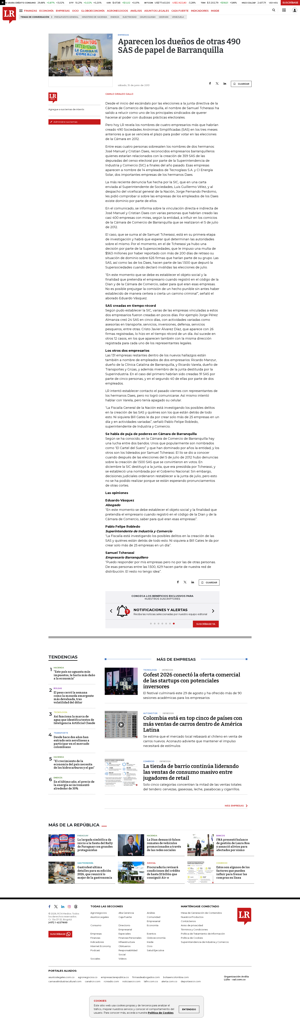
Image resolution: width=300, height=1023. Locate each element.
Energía (115, 17)
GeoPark (164, 17)
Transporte (61, 733)
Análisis (151, 912)
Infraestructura (127, 942)
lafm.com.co (151, 981)
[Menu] (21, 10)
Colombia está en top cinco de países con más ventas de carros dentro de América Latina (192, 724)
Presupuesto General (66, 17)
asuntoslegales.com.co (61, 977)
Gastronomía (85, 863)
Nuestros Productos (192, 917)
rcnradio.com (111, 981)
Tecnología (60, 712)
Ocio (149, 946)
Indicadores (97, 942)
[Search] (273, 10)
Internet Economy (100, 946)
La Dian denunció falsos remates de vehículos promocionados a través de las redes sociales (164, 845)
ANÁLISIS (136, 10)
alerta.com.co (169, 981)
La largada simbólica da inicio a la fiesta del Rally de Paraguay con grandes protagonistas (95, 845)
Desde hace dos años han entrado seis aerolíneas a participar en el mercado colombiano (71, 742)
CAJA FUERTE (180, 10)
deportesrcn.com (191, 981)
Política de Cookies (160, 1012)
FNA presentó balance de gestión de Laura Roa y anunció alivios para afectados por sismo (233, 845)
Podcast (95, 950)
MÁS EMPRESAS (234, 805)
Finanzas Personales (130, 937)
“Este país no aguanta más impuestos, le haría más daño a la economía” (74, 675)
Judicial (151, 863)
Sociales (95, 958)
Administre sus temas (65, 121)
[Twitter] (217, 83)
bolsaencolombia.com (176, 977)
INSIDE (215, 10)
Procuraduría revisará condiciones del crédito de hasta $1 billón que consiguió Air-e (163, 872)
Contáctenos (188, 921)
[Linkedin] (225, 83)
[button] (110, 611)
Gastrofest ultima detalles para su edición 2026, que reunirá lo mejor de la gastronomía (94, 872)
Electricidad (129, 17)
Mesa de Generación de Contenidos (201, 912)
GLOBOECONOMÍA (93, 10)
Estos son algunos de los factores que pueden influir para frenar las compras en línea (233, 872)
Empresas (96, 933)
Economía (152, 925)
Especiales (125, 933)
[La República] (9, 15)
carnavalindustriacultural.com (64, 981)
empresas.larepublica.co (115, 977)
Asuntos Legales (99, 917)
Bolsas (58, 688)
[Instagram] (70, 907)
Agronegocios (98, 912)
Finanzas (95, 937)
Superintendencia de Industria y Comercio (205, 942)
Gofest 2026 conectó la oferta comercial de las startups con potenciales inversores (191, 681)
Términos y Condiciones (194, 929)
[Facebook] (210, 83)
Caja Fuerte (125, 917)
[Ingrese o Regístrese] (294, 10)
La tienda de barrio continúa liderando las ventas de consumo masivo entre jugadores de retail (191, 772)
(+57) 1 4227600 (57, 922)
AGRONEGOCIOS (117, 10)
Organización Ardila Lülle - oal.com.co (236, 978)
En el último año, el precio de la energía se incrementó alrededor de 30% (74, 785)
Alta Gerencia (126, 912)
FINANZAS (30, 10)
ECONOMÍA (46, 10)
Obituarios (124, 946)
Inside (150, 942)
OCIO (75, 10)
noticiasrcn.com (131, 981)
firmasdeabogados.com (146, 977)
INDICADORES (200, 10)
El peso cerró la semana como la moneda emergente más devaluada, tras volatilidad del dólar (74, 697)
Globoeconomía (156, 937)
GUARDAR (243, 84)
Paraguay (82, 835)
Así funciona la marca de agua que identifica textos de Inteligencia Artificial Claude (74, 720)
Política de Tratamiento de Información (203, 933)
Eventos (151, 933)
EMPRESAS (63, 10)
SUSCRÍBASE (290, 2)
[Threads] (77, 907)
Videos (122, 958)
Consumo (95, 925)
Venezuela (178, 17)
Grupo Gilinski (148, 17)
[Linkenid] (64, 907)
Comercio (221, 863)
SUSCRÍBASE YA (205, 624)
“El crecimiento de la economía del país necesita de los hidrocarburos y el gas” (74, 764)
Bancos (220, 835)
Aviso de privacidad (192, 925)
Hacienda (59, 667)
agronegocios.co (87, 977)
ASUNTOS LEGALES (156, 10)
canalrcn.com (92, 981)
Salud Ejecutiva (155, 950)
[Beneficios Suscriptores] (284, 10)
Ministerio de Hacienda (94, 17)
